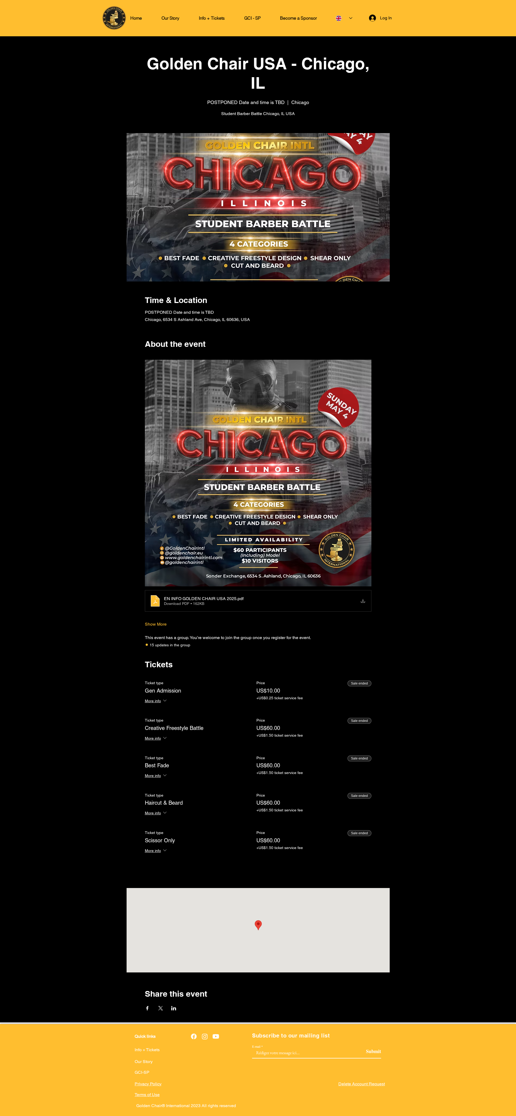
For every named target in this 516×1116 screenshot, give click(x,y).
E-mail (256, 1046)
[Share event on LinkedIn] (173, 1008)
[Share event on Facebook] (147, 1008)
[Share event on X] (160, 1008)
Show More (156, 624)
